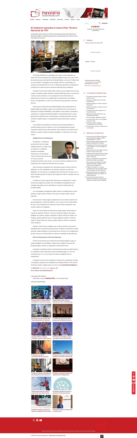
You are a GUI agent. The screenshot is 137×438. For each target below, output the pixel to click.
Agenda (73, 19)
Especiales (53, 19)
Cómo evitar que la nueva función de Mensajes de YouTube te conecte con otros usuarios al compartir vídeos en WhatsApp (97, 179)
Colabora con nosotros (75, 431)
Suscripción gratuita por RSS (91, 80)
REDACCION (36, 268)
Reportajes (45, 19)
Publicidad (60, 431)
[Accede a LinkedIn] (133, 376)
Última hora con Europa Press (95, 133)
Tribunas (67, 19)
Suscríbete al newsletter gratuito (93, 85)
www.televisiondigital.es (69, 265)
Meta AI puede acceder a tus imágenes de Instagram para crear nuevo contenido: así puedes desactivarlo (96, 174)
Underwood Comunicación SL (57, 435)
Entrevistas (60, 19)
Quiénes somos (54, 431)
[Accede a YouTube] (133, 379)
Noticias (38, 19)
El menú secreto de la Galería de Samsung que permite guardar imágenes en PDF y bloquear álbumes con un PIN (96, 138)
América (95, 18)
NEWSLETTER (50, 278)
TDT (57, 268)
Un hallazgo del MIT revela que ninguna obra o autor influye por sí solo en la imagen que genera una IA (97, 146)
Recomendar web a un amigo (91, 83)
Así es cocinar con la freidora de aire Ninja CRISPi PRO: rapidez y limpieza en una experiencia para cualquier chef (96, 163)
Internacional (103, 18)
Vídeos (78, 19)
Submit (100, 23)
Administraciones (48, 270)
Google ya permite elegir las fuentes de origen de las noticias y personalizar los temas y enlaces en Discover (97, 155)
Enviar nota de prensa (85, 431)
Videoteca (89, 40)
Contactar (93, 431)
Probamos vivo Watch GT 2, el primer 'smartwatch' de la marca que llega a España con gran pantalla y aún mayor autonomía (97, 168)
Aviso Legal (66, 431)
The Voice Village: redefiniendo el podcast (96, 117)
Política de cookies (46, 431)
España (90, 18)
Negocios (53, 268)
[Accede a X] (133, 373)
